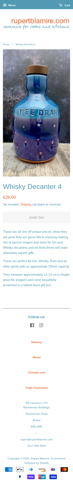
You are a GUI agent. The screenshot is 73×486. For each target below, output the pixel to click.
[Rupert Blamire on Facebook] (32, 326)
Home (6, 44)
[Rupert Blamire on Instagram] (41, 326)
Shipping (25, 204)
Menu (12, 5)
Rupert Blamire (40, 458)
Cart (67, 5)
